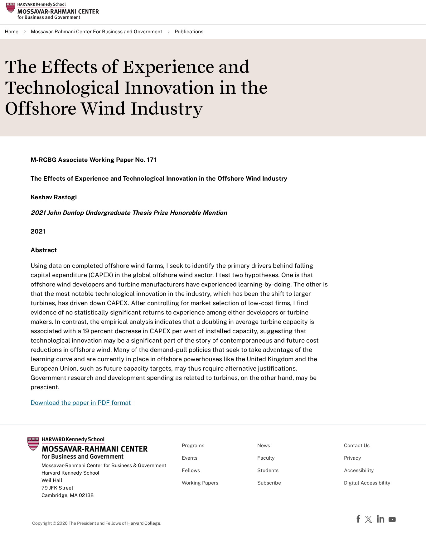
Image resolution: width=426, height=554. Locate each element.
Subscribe (269, 483)
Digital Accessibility (367, 483)
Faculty (266, 458)
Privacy (352, 458)
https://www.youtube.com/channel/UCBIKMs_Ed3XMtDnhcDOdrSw (393, 520)
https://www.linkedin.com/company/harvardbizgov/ (381, 519)
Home (11, 32)
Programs (193, 445)
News (263, 445)
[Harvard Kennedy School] (54, 10)
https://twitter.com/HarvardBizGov (369, 520)
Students (267, 470)
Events (189, 458)
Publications (189, 32)
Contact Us (357, 445)
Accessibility (359, 470)
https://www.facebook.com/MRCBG (359, 519)
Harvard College (143, 523)
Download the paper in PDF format (81, 402)
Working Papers (200, 483)
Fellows (191, 470)
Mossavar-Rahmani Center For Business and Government (96, 32)
